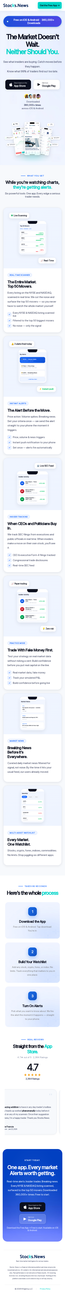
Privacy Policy (45, 1289)
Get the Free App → (50, 5)
